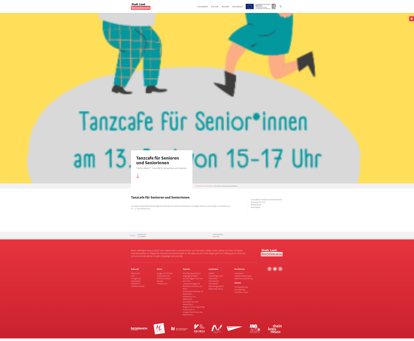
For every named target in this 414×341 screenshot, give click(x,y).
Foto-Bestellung (241, 287)
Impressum (239, 273)
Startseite (198, 186)
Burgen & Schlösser (165, 273)
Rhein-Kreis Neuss (216, 289)
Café (133, 276)
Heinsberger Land (216, 276)
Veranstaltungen (207, 186)
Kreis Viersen (214, 281)
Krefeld (211, 273)
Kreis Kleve (213, 278)
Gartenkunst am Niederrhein (189, 297)
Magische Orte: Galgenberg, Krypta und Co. (194, 308)
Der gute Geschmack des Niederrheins (193, 313)
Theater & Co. (162, 283)
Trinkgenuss (136, 278)
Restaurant (135, 273)
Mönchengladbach (216, 286)
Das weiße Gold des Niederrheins (190, 303)
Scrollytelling (239, 289)
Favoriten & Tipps (241, 292)
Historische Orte (163, 276)
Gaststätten (135, 281)
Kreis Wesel (213, 283)
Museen (160, 281)
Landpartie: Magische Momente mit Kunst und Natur (192, 286)
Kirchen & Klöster (164, 278)
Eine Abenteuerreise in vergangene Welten (192, 274)
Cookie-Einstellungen (243, 276)
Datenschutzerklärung (243, 278)
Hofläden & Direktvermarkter (138, 284)
